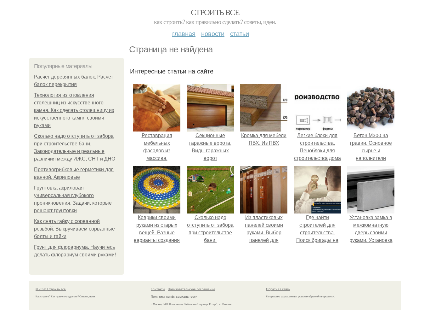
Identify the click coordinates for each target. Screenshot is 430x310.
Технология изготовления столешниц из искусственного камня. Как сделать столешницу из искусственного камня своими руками (74, 110)
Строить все (215, 12)
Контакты (158, 289)
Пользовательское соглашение (191, 289)
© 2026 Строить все (51, 289)
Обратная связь (278, 289)
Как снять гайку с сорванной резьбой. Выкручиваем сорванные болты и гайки (74, 229)
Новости (212, 33)
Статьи (239, 33)
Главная (183, 33)
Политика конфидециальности (174, 296)
